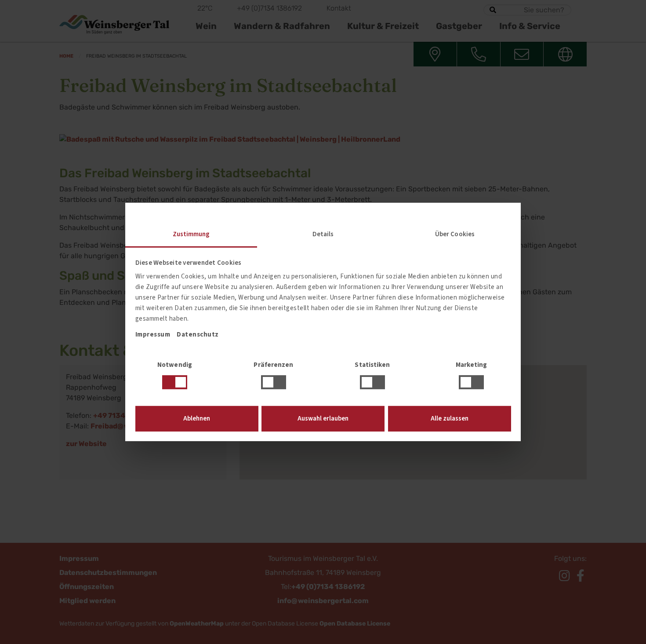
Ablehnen (196, 418)
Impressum (153, 334)
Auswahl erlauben (323, 418)
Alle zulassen (449, 418)
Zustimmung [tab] (191, 234)
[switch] (273, 382)
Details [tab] (323, 234)
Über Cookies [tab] (455, 234)
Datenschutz (198, 334)
